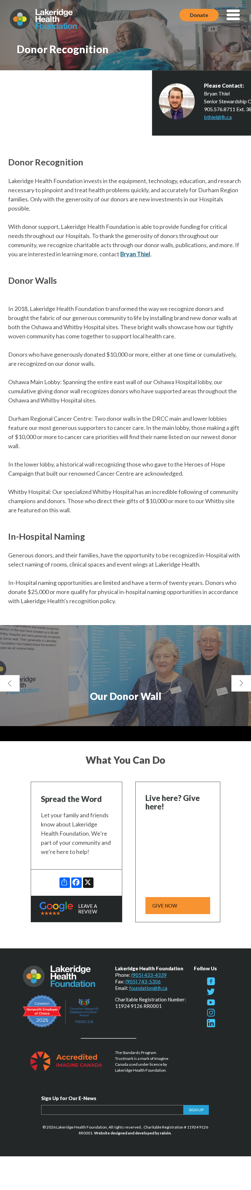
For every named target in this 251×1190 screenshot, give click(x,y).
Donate (199, 15)
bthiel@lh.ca (218, 117)
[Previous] (10, 683)
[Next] (241, 683)
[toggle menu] (233, 15)
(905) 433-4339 (149, 975)
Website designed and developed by (132, 1132)
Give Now (164, 906)
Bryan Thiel (135, 254)
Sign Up (196, 1109)
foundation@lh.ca (148, 988)
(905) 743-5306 (143, 981)
